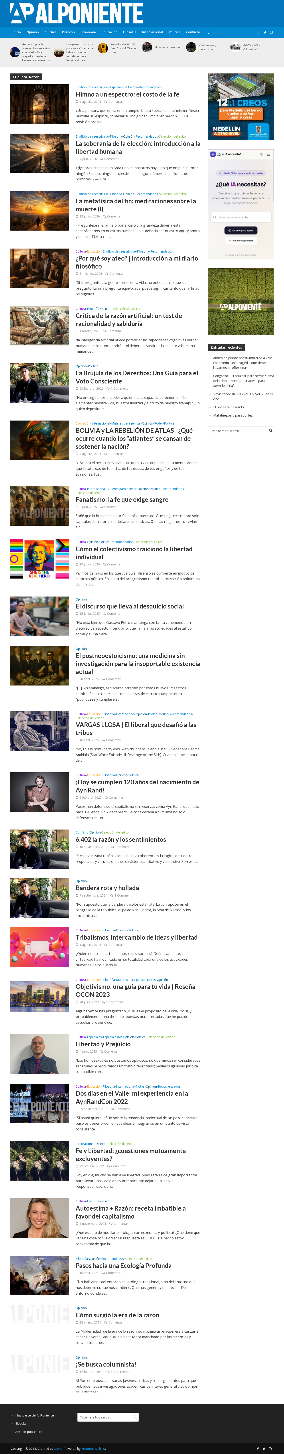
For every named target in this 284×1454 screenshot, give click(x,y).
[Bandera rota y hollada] (39, 897)
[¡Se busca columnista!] (39, 1363)
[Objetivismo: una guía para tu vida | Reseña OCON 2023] (39, 996)
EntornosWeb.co (93, 1448)
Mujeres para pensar (126, 423)
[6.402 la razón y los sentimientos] (39, 849)
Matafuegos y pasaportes (207, 47)
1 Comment (119, 388)
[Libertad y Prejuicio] (39, 1053)
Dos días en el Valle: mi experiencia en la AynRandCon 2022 (132, 1097)
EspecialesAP (112, 1037)
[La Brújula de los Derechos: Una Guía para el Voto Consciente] (39, 382)
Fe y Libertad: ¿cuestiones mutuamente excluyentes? (131, 1154)
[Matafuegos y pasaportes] (190, 47)
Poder (158, 423)
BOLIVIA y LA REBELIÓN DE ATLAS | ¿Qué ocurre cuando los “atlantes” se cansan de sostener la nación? (134, 438)
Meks (58, 1448)
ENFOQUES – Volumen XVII (251, 47)
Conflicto (193, 32)
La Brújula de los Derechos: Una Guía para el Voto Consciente (137, 377)
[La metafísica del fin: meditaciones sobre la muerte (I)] (39, 210)
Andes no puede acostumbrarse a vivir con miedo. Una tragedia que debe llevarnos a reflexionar (36, 52)
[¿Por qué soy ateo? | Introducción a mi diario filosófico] (39, 267)
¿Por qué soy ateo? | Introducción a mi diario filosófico (137, 262)
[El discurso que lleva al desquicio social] (39, 615)
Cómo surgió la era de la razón (117, 1315)
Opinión (33, 32)
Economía (88, 32)
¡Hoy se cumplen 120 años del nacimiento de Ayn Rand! (137, 786)
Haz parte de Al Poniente (34, 1415)
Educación (109, 32)
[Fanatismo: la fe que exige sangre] (39, 505)
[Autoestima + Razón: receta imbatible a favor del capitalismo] (39, 1217)
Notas (151, 980)
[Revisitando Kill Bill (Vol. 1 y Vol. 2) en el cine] (102, 48)
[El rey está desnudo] (146, 47)
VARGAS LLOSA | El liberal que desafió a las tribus (136, 728)
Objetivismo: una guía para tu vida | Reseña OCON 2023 (135, 990)
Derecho (68, 32)
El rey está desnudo (167, 47)
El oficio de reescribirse (92, 87)
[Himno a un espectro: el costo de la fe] (39, 103)
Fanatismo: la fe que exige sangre (122, 499)
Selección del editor (173, 136)
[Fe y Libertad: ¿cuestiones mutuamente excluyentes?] (39, 1160)
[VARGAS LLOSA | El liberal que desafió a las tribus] (39, 730)
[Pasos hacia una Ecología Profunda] (39, 1275)
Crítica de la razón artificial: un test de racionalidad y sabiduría (129, 319)
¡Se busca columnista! (106, 1364)
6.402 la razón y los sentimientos (121, 839)
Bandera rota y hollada (107, 887)
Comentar (115, 101)
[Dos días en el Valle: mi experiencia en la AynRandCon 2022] (39, 1102)
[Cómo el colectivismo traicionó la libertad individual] (39, 558)
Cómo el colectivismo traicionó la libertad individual (134, 553)
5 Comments (120, 1371)
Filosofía (129, 32)
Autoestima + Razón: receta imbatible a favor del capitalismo (131, 1212)
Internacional (152, 32)
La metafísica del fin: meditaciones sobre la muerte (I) (136, 205)
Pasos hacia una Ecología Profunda (124, 1265)
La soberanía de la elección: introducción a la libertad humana (138, 147)
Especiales (117, 87)
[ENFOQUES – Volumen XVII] (234, 47)
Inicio (17, 32)
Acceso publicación (29, 1431)
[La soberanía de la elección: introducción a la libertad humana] (39, 153)
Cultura (50, 32)
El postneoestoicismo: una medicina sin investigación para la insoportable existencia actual (138, 663)
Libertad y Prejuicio (103, 1044)
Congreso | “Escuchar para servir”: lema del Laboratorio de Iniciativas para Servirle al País (80, 52)
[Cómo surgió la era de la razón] (39, 1313)
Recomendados (150, 87)
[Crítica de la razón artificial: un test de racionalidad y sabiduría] (39, 325)
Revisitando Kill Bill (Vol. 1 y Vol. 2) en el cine (123, 48)
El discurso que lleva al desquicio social (130, 606)
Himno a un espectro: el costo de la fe (127, 94)
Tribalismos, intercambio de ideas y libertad (137, 937)
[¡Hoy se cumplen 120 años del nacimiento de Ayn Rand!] (39, 791)
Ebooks (21, 1423)
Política (174, 32)
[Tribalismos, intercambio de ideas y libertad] (39, 946)
